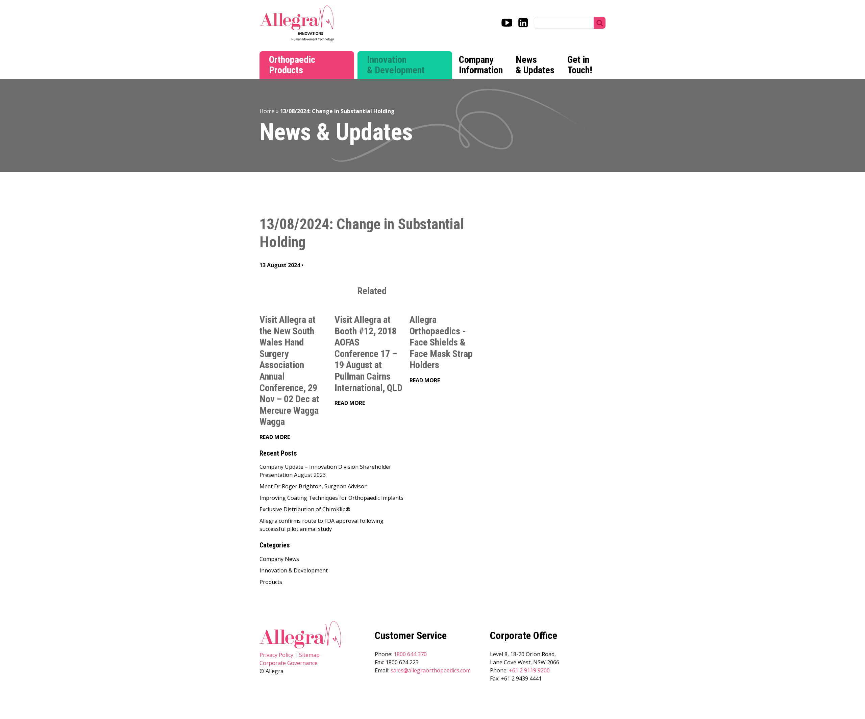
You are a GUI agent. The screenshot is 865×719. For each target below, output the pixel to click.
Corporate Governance (289, 663)
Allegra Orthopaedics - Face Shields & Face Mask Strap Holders (441, 342)
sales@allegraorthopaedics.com (431, 670)
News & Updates (535, 65)
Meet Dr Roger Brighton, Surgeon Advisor (313, 486)
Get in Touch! (579, 65)
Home (267, 111)
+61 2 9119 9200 (529, 670)
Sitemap (309, 655)
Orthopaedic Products (292, 65)
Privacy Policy (276, 655)
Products (271, 582)
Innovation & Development (396, 65)
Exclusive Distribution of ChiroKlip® (305, 509)
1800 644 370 (410, 654)
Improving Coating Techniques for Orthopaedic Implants (331, 498)
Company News (279, 559)
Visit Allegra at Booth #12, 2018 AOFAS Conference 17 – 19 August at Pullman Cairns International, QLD (368, 353)
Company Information (481, 65)
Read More (275, 437)
